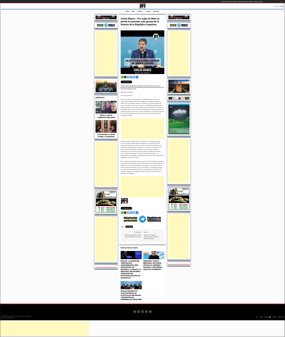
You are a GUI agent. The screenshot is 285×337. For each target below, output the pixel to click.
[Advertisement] (106, 53)
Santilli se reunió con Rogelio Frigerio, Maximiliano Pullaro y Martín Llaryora (242, 1)
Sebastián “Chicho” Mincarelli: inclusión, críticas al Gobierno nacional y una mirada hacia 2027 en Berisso (152, 265)
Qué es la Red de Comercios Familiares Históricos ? (106, 118)
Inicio (127, 11)
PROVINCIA (129, 226)
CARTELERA (156, 11)
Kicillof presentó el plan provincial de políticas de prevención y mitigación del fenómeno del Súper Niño (131, 295)
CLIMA (133, 11)
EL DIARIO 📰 (140, 11)
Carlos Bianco (156, 86)
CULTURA (148, 11)
